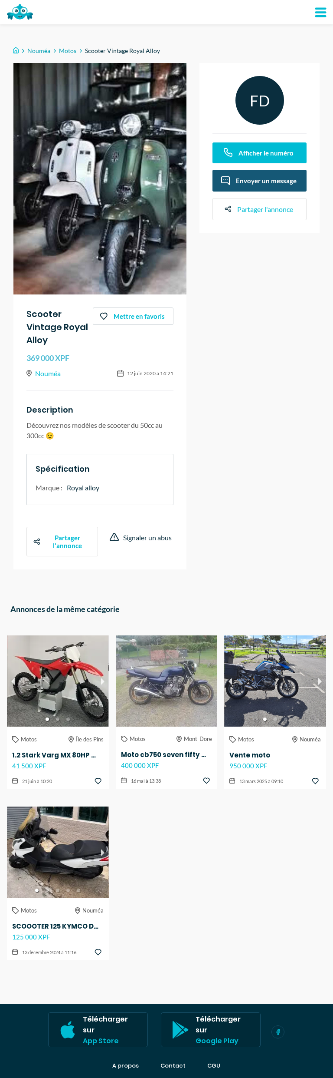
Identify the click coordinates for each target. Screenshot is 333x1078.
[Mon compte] (320, 12)
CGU (213, 1065)
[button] (47, 719)
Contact (173, 1065)
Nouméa (38, 50)
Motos (67, 50)
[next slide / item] (103, 681)
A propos (125, 1065)
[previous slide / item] (13, 681)
